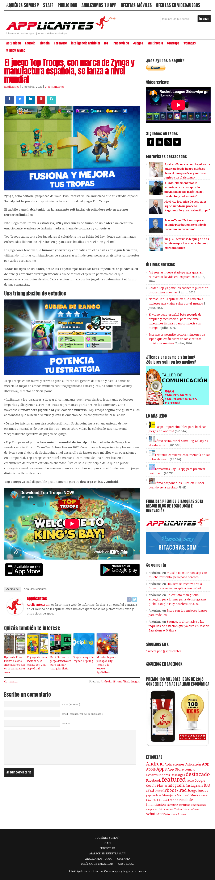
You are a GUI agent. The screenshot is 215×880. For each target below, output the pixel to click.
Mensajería (169, 795)
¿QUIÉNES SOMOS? (22, 5)
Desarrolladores (158, 774)
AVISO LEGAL (126, 864)
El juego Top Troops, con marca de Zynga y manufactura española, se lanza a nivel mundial (69, 71)
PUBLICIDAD (67, 5)
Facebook (153, 780)
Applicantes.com (38, 605)
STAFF (48, 5)
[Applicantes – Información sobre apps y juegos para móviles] (62, 29)
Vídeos (195, 809)
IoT (106, 43)
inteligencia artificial (85, 43)
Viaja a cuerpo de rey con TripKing (83, 659)
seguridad (184, 804)
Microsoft (183, 795)
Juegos (138, 43)
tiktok (161, 809)
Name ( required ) (71, 704)
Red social (164, 800)
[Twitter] (134, 599)
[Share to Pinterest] (41, 103)
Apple (151, 769)
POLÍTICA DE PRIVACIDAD (97, 864)
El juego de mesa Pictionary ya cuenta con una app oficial (37, 662)
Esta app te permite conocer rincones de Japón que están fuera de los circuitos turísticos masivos (177, 338)
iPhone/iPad (121, 43)
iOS (207, 785)
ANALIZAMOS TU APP (99, 5)
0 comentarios (54, 87)
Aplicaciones (175, 764)
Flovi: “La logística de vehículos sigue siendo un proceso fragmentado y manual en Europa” (187, 206)
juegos (203, 790)
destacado (198, 774)
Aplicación (193, 764)
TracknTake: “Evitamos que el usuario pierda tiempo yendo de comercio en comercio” (185, 224)
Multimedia (155, 43)
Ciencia (44, 43)
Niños (204, 795)
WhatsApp (155, 813)
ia (165, 786)
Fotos (190, 780)
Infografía (176, 785)
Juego (192, 790)
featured (174, 779)
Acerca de (12, 589)
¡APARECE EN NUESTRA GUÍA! (107, 853)
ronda (174, 800)
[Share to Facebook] (9, 103)
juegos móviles (153, 795)
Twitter (178, 809)
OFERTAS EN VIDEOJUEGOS (178, 5)
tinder (169, 809)
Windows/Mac (15, 50)
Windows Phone (175, 814)
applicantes (11, 87)
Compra (190, 769)
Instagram (194, 785)
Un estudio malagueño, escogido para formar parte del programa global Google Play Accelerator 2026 (177, 599)
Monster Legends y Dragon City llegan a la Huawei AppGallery (106, 664)
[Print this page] (51, 103)
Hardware (60, 43)
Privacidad (152, 800)
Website (66, 723)
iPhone (159, 790)
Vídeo (187, 809)
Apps (161, 768)
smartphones (198, 804)
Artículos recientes (35, 589)
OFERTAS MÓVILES (136, 5)
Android (30, 43)
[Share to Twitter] (20, 103)
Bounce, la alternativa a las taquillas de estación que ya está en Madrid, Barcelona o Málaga (179, 626)
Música (195, 795)
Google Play (155, 785)
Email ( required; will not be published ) (82, 713)
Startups (173, 43)
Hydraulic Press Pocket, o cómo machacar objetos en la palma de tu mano (14, 664)
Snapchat (151, 809)
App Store (176, 769)
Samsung (172, 805)
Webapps (190, 43)
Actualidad (13, 43)
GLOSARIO (123, 858)
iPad (150, 790)
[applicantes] (15, 613)
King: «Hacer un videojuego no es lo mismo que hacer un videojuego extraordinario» (187, 243)
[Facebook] (129, 599)
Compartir (11, 681)
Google (200, 780)
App (206, 764)
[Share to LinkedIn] (30, 103)
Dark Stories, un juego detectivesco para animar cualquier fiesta (60, 662)
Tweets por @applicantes (163, 651)
